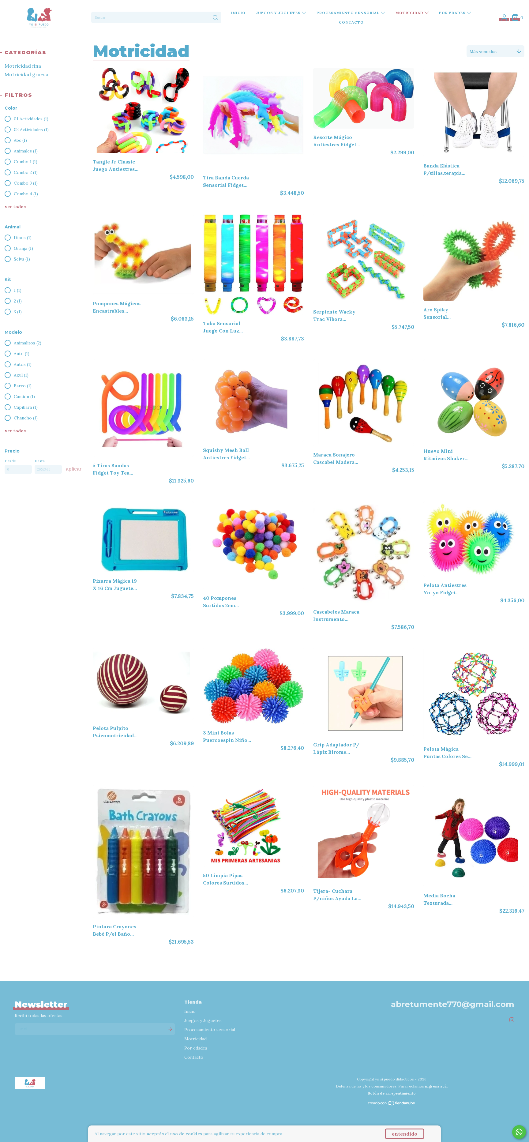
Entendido (404, 1134)
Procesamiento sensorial (349, 12)
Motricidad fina (23, 66)
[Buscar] (215, 18)
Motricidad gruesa (26, 74)
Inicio (238, 12)
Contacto (351, 22)
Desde (10, 461)
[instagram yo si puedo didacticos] (511, 1020)
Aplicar (73, 468)
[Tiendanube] (391, 1104)
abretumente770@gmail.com (452, 1004)
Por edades (453, 12)
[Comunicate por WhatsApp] (519, 1132)
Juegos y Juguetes (279, 12)
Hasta (40, 461)
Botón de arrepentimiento (392, 1093)
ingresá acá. (436, 1086)
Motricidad (410, 12)
